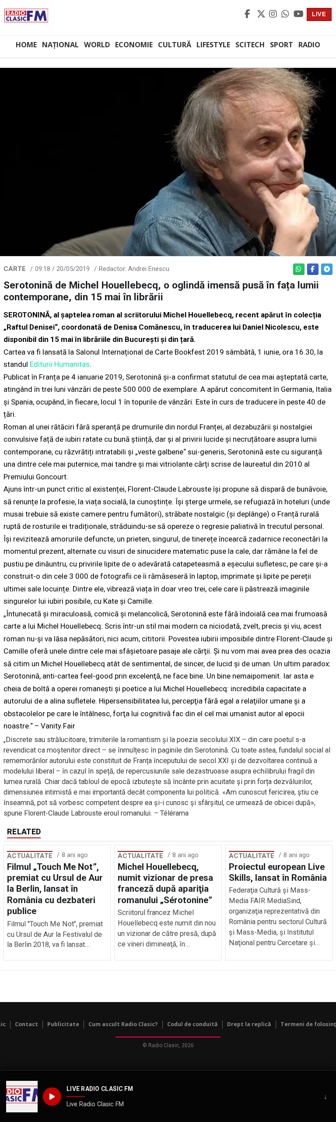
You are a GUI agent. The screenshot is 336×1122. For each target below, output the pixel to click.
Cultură (174, 44)
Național (60, 44)
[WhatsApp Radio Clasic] (286, 14)
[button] (22, 1096)
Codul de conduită (192, 1024)
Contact (26, 1024)
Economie (134, 44)
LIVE (319, 14)
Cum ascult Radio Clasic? (123, 1024)
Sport (281, 44)
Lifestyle (213, 44)
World (97, 44)
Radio (309, 44)
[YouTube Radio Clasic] (298, 14)
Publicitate (63, 1024)
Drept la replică (249, 1024)
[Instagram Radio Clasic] (274, 14)
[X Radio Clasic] (261, 14)
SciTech (250, 44)
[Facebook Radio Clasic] (249, 14)
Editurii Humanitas (60, 364)
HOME (26, 44)
